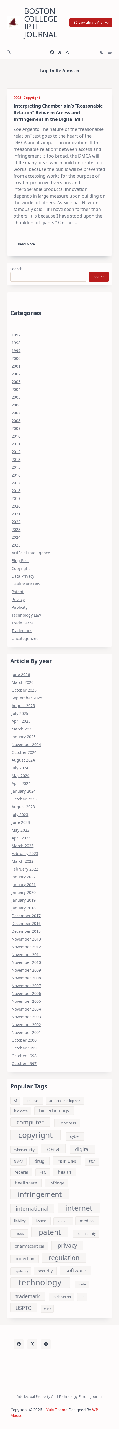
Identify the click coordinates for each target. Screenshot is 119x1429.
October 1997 (24, 1063)
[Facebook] (52, 52)
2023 (16, 529)
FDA (92, 1161)
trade (82, 1284)
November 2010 (26, 962)
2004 (16, 389)
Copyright (32, 97)
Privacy (18, 599)
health (64, 1172)
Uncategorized (25, 638)
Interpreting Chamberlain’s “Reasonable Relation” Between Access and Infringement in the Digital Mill (58, 112)
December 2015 (26, 931)
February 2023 (25, 853)
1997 (16, 335)
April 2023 (21, 838)
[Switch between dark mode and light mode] (101, 52)
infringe (56, 1183)
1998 (16, 342)
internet (78, 1208)
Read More (26, 244)
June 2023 (21, 822)
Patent (18, 591)
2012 (16, 451)
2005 (16, 397)
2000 (16, 358)
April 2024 (21, 783)
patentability (86, 1233)
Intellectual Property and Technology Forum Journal (59, 1396)
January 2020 (24, 892)
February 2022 (25, 869)
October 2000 (24, 1040)
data (53, 1149)
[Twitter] (60, 52)
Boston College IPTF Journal (41, 22)
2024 (16, 537)
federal (21, 1172)
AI (15, 1101)
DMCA (18, 1161)
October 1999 (24, 1048)
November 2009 (26, 970)
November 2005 (26, 1001)
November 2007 (26, 985)
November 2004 (26, 1009)
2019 (16, 498)
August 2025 (23, 705)
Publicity (19, 607)
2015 (16, 467)
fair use (67, 1160)
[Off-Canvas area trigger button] (109, 52)
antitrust (33, 1101)
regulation (63, 1257)
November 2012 (26, 946)
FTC (43, 1172)
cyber (75, 1136)
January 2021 (24, 884)
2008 (17, 97)
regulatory (21, 1271)
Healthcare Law (26, 584)
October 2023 (24, 799)
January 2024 (24, 791)
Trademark (22, 630)
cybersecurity (24, 1150)
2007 (16, 412)
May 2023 (20, 830)
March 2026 (22, 682)
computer (30, 1122)
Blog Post (20, 560)
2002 (16, 373)
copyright (35, 1135)
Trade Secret (23, 622)
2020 (16, 506)
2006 (16, 405)
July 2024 (20, 767)
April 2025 (21, 721)
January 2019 (24, 900)
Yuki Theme (57, 1409)
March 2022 (22, 861)
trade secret (61, 1297)
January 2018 (24, 908)
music (19, 1233)
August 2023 (23, 806)
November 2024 (26, 744)
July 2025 (20, 713)
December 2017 (26, 915)
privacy (67, 1245)
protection (24, 1258)
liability (19, 1220)
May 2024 (20, 775)
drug (39, 1161)
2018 (16, 490)
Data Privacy (23, 576)
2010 (16, 436)
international (32, 1208)
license (41, 1220)
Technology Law (26, 615)
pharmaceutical (29, 1246)
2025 (16, 545)
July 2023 (20, 814)
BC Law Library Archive (91, 22)
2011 (16, 444)
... (75, 223)
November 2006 (26, 993)
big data (21, 1110)
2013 (16, 459)
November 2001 (26, 1032)
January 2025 (24, 736)
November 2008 (26, 978)
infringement (40, 1194)
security (45, 1270)
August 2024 (23, 760)
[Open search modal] (9, 52)
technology (40, 1282)
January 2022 (24, 876)
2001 (16, 366)
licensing (63, 1221)
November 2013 (26, 939)
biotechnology (54, 1111)
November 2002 (26, 1024)
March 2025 (22, 729)
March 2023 (22, 845)
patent (50, 1232)
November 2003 (26, 1016)
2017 (16, 482)
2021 (16, 514)
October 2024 (24, 752)
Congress (67, 1123)
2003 (16, 381)
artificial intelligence (64, 1101)
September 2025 (27, 697)
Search (16, 268)
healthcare (26, 1183)
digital (82, 1149)
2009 (16, 428)
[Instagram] (67, 52)
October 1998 (24, 1055)
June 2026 (21, 674)
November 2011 (26, 954)
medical (87, 1220)
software (75, 1270)
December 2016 (26, 923)
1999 (16, 350)
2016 (16, 475)
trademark (27, 1296)
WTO (47, 1309)
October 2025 (24, 690)
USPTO (23, 1307)
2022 (16, 521)
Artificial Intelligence (31, 552)
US (82, 1297)
